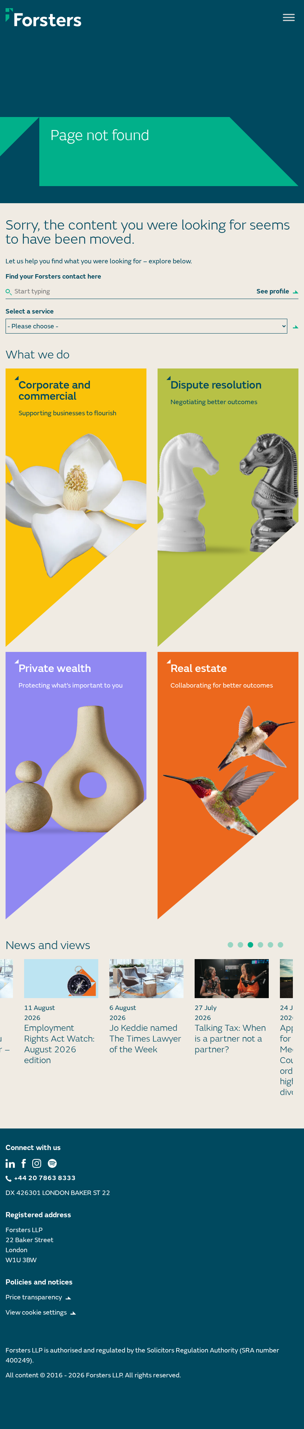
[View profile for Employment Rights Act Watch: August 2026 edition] (61, 978)
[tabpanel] (146, 1010)
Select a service (30, 311)
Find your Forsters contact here (53, 276)
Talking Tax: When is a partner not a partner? (230, 1039)
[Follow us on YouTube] (52, 1163)
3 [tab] (250, 945)
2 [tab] (240, 945)
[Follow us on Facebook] (24, 1163)
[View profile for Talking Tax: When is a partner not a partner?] (232, 978)
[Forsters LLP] (44, 17)
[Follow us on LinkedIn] (10, 1163)
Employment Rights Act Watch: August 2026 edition (59, 1044)
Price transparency (34, 1297)
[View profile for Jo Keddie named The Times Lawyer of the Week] (146, 978)
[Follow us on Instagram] (36, 1163)
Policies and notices (39, 1282)
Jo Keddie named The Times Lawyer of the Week (145, 1039)
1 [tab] (230, 945)
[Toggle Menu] (289, 17)
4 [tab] (260, 945)
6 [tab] (280, 945)
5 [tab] (270, 945)
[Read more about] (76, 507)
